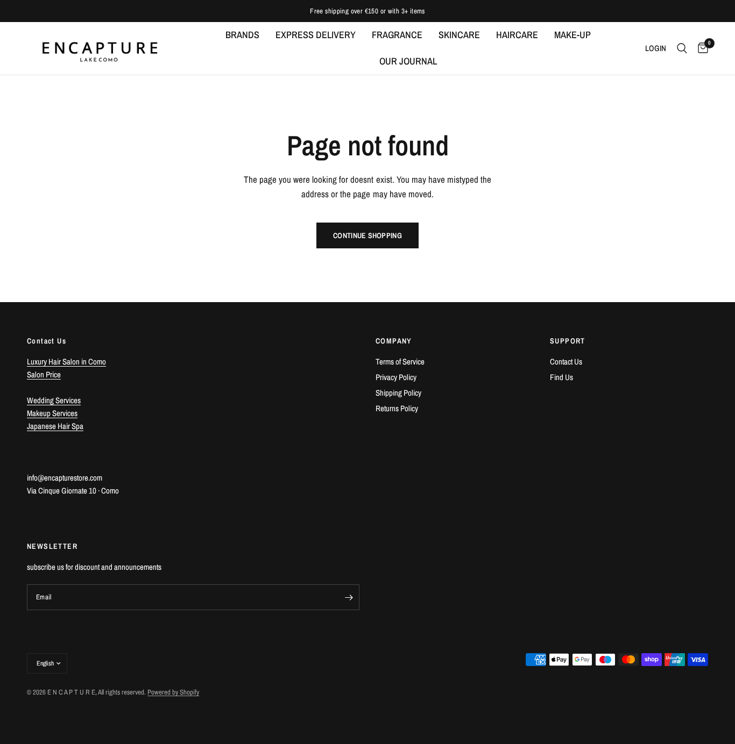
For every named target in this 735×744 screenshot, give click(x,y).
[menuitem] (242, 35)
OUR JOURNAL (408, 61)
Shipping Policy (398, 392)
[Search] (682, 48)
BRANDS (242, 34)
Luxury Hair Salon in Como (66, 361)
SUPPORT (567, 341)
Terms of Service (400, 361)
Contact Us (566, 361)
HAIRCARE (517, 34)
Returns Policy (397, 408)
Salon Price (44, 374)
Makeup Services (52, 413)
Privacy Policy (396, 377)
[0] (700, 48)
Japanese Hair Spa (55, 426)
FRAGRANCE (397, 34)
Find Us (561, 377)
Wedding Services (54, 400)
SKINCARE (459, 34)
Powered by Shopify (173, 692)
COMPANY (394, 341)
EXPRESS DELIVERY (315, 34)
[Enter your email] (348, 597)
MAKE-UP (572, 34)
